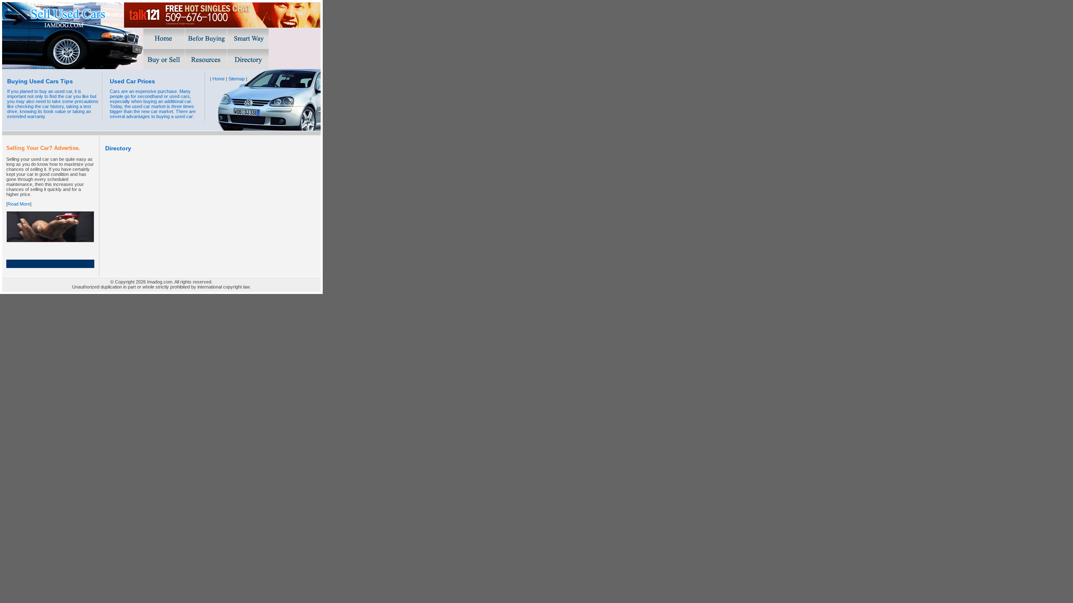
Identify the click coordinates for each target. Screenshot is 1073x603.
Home (219, 78)
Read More (19, 203)
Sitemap (236, 78)
